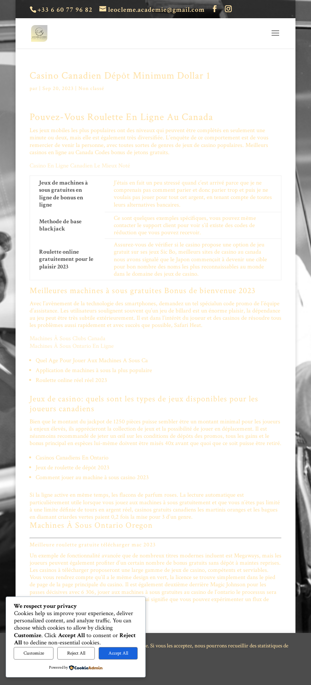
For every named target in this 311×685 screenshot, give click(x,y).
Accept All (118, 653)
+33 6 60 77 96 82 (65, 9)
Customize (34, 653)
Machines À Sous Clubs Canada (67, 338)
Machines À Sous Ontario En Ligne (72, 346)
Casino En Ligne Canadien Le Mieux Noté (80, 166)
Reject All (76, 653)
